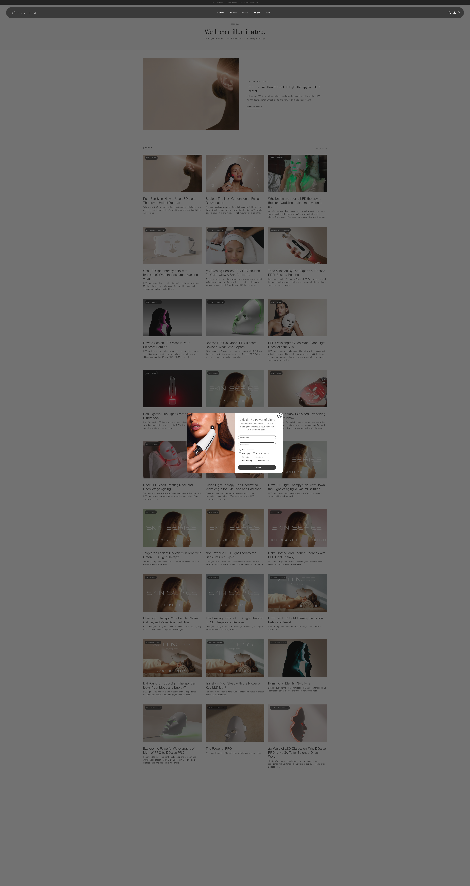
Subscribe (257, 467)
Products (220, 13)
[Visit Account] (455, 13)
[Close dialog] (279, 416)
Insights (257, 13)
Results (245, 13)
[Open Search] (450, 13)
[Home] (24, 12)
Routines (233, 13)
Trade (268, 13)
